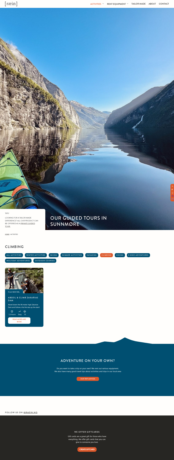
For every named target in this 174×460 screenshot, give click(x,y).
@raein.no (30, 412)
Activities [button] (96, 3)
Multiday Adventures (18, 261)
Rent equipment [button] (116, 3)
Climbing (106, 255)
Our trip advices (87, 379)
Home (7, 234)
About (152, 3)
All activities (14, 255)
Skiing (53, 255)
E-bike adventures (138, 255)
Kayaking (92, 255)
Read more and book (19, 320)
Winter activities (35, 255)
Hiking (119, 255)
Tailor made (139, 3)
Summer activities (72, 255)
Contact (164, 3)
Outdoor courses (45, 261)
